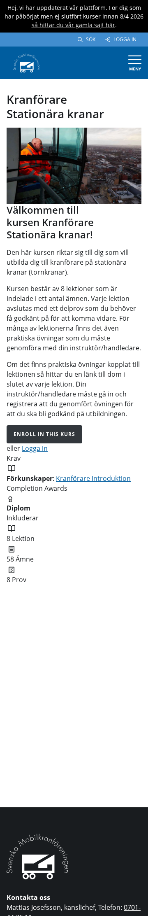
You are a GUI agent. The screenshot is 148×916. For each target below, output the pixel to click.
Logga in (124, 39)
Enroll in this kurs (44, 434)
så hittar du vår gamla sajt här (73, 25)
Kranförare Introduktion (93, 478)
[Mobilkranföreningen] (26, 62)
